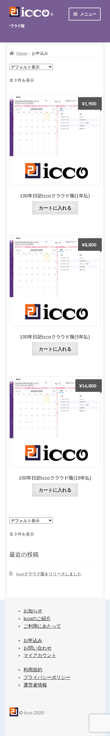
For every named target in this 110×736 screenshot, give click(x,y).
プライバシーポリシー (46, 677)
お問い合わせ (37, 648)
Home (21, 53)
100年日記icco (31, 19)
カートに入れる (55, 207)
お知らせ (32, 610)
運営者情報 (35, 684)
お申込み (32, 640)
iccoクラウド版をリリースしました (49, 573)
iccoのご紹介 (37, 618)
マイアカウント (39, 655)
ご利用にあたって (42, 626)
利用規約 (32, 669)
